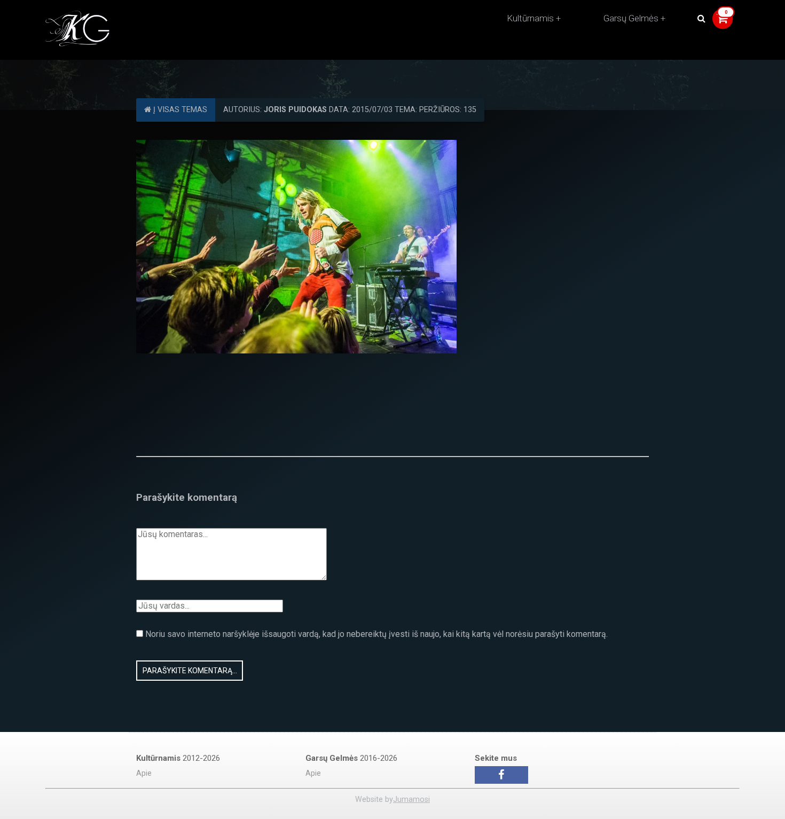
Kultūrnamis (530, 18)
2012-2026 (178, 758)
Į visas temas (179, 109)
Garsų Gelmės (630, 18)
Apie (144, 773)
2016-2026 (351, 758)
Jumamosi (411, 799)
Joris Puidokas (295, 109)
